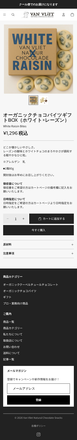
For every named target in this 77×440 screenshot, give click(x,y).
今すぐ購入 (38, 230)
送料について (11, 353)
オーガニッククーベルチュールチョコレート (30, 285)
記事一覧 (8, 359)
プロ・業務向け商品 (15, 303)
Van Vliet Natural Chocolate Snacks (42, 417)
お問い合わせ (11, 347)
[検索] (13, 14)
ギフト (7, 297)
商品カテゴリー (13, 328)
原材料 (7, 244)
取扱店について (13, 340)
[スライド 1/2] (33, 100)
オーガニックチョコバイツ (19, 291)
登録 (38, 400)
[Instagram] (38, 434)
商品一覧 (8, 322)
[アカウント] (63, 14)
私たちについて (13, 334)
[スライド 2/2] (43, 100)
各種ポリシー (38, 425)
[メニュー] (4, 14)
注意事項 (8, 253)
